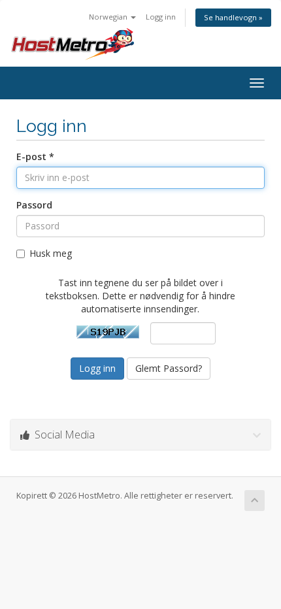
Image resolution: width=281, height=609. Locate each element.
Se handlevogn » (233, 17)
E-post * (35, 156)
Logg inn (161, 17)
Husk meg (50, 253)
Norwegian (109, 17)
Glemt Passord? (168, 368)
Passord (34, 205)
